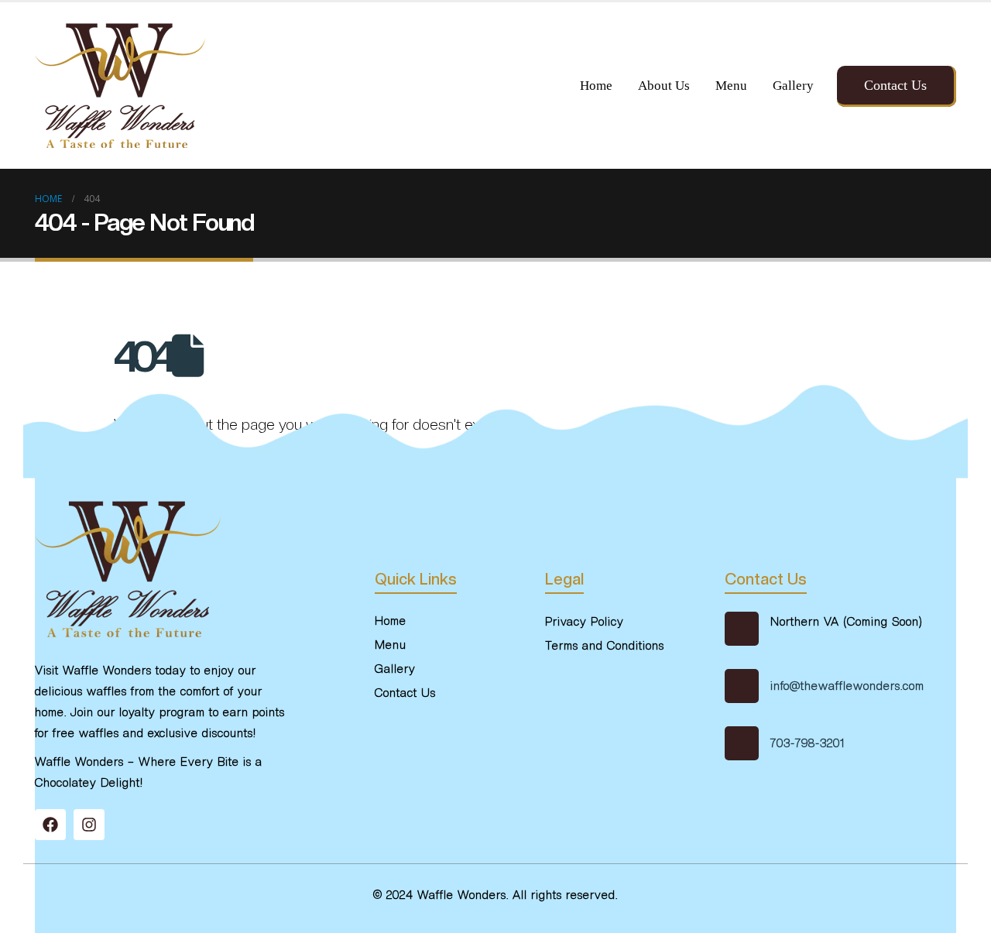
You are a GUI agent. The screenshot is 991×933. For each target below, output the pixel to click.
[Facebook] (50, 824)
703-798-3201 (807, 743)
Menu (731, 85)
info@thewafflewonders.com (847, 686)
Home (596, 85)
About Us (664, 85)
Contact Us (895, 85)
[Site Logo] (120, 85)
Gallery (793, 85)
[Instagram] (89, 824)
